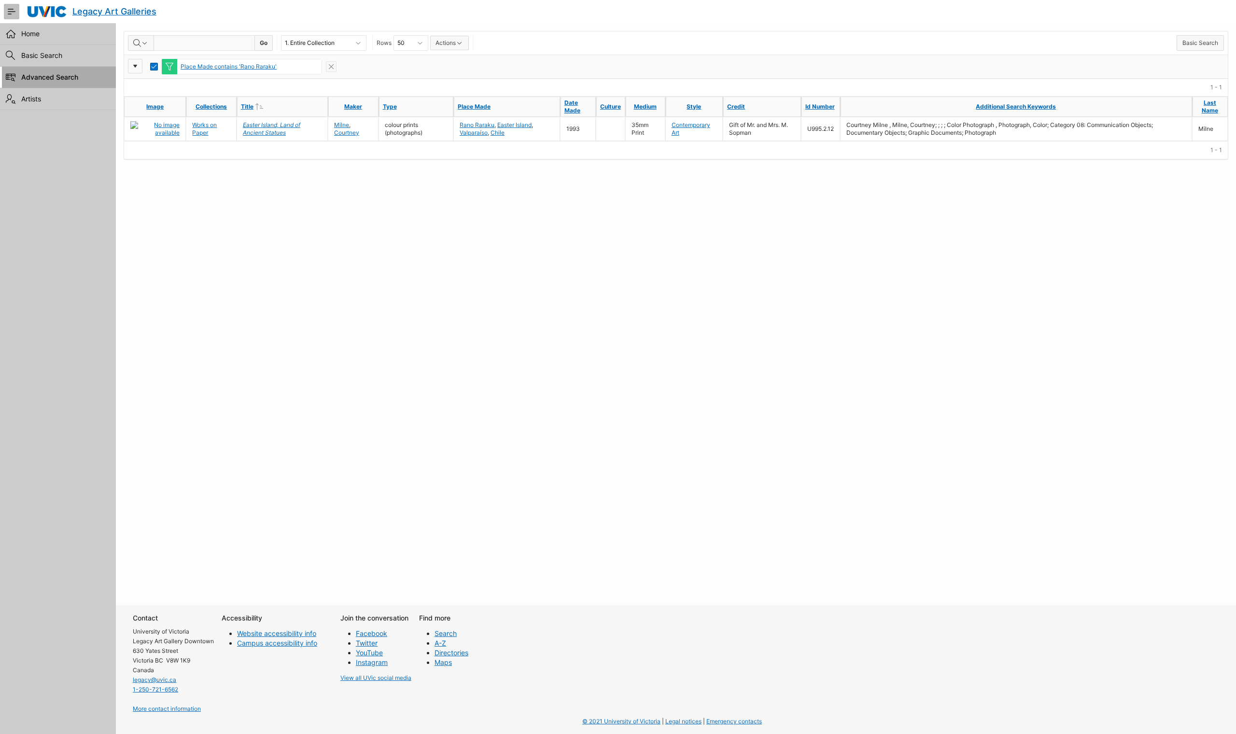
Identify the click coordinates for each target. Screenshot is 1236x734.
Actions (445, 42)
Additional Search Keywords (1016, 106)
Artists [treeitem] (31, 99)
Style (694, 106)
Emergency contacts (734, 721)
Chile (498, 132)
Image (155, 106)
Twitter (367, 643)
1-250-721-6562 (155, 689)
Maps (443, 662)
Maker (353, 106)
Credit (736, 106)
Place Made (474, 106)
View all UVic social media (375, 677)
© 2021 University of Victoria (621, 721)
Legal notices (683, 721)
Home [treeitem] (30, 33)
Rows (384, 42)
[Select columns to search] (141, 43)
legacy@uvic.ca (154, 679)
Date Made (572, 106)
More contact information (167, 708)
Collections (211, 106)
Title (267, 106)
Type (390, 106)
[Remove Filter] (331, 66)
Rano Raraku (477, 124)
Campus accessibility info (277, 643)
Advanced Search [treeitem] (49, 77)
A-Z (440, 643)
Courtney (346, 132)
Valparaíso (474, 132)
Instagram (372, 662)
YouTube (369, 653)
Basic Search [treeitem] (41, 55)
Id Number (820, 106)
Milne (341, 124)
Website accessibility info (276, 633)
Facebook (371, 633)
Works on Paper (204, 128)
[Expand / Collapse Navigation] (11, 11)
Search (446, 633)
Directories (451, 653)
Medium (645, 106)
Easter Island (514, 124)
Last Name (1210, 106)
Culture (610, 106)
